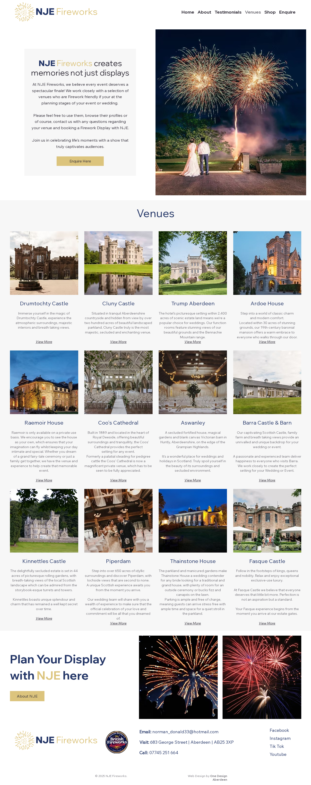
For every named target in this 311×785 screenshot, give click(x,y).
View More (44, 342)
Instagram (280, 738)
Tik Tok (277, 746)
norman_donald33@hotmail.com (185, 731)
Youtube (278, 754)
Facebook (279, 730)
